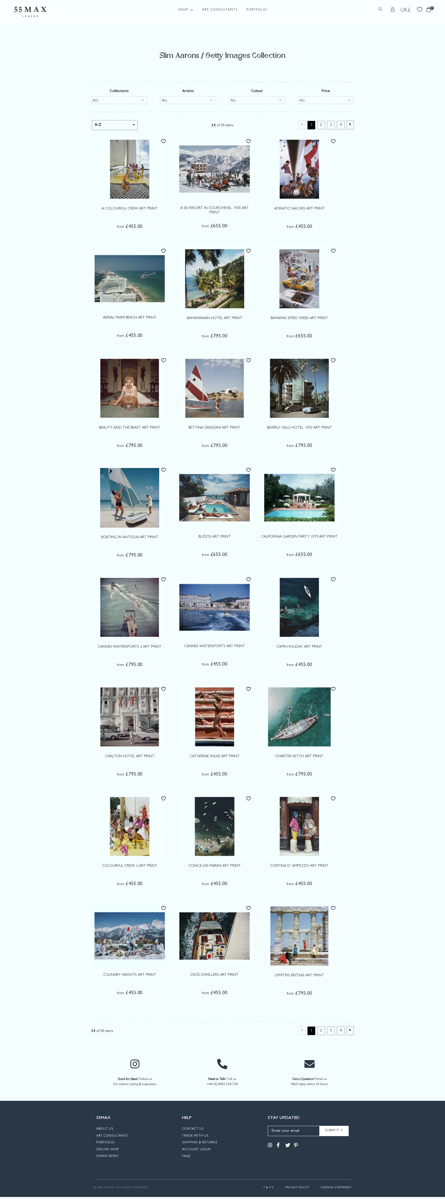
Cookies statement (336, 1187)
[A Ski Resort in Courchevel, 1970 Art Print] (214, 169)
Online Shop (107, 1149)
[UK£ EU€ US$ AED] (405, 10)
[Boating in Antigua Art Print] (129, 497)
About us (104, 1129)
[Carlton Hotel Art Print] (129, 716)
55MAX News (107, 1156)
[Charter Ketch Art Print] (299, 716)
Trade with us (195, 1136)
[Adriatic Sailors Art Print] (299, 169)
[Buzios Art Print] (214, 497)
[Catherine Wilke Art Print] (214, 716)
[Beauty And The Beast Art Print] (129, 388)
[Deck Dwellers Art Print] (214, 935)
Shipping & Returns (199, 1142)
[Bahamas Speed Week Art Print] (299, 278)
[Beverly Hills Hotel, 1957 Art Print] (299, 388)
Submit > (334, 1130)
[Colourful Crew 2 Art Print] (129, 826)
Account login (196, 1149)
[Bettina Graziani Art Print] (214, 388)
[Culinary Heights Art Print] (129, 935)
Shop (183, 10)
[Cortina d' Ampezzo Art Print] (299, 826)
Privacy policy (297, 1187)
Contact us (193, 1129)
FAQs (186, 1156)
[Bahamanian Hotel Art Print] (214, 278)
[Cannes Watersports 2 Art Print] (129, 607)
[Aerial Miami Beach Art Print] (129, 278)
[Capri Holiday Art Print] (299, 607)
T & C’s (268, 1187)
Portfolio (256, 10)
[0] (428, 11)
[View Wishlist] (419, 8)
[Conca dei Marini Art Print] (214, 826)
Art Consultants (220, 10)
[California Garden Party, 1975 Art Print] (299, 497)
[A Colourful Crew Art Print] (129, 169)
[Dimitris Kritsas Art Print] (299, 935)
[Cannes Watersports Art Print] (214, 607)
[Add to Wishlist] (163, 141)
